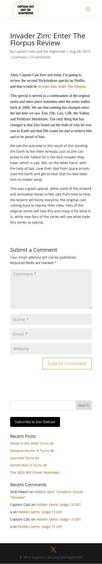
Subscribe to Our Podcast (35, 422)
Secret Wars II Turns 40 (28, 465)
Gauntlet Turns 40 (24, 458)
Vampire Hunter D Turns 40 (32, 450)
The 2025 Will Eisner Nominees (35, 472)
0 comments (41, 57)
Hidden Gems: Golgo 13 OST (58, 504)
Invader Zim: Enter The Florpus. (62, 86)
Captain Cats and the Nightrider (40, 51)
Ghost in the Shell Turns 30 (31, 443)
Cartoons (20, 57)
